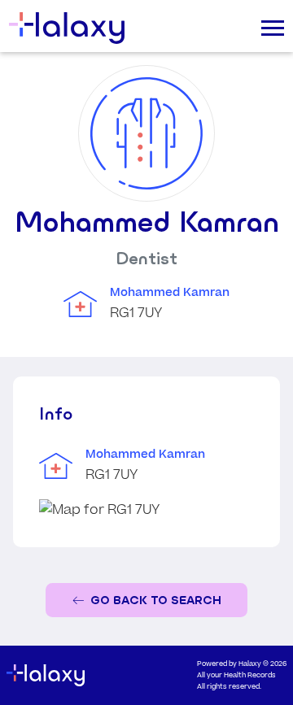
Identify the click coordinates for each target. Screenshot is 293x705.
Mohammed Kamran (170, 293)
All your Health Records (236, 675)
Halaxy (249, 663)
